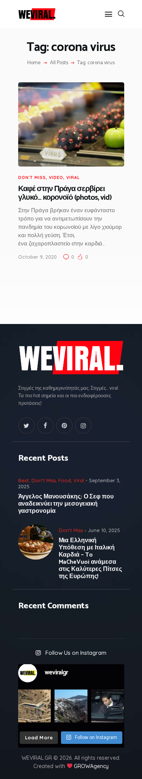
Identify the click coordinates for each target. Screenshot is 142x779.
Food (64, 480)
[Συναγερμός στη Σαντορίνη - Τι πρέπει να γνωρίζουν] (71, 706)
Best (23, 480)
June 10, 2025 (104, 530)
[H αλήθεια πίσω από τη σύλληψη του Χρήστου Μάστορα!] (107, 706)
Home (34, 63)
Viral (73, 177)
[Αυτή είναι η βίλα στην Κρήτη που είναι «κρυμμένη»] (34, 706)
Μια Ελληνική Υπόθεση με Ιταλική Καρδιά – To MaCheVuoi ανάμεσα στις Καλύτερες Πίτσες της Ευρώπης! (90, 558)
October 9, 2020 (37, 257)
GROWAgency (91, 766)
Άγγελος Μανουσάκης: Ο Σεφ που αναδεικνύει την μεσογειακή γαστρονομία (66, 504)
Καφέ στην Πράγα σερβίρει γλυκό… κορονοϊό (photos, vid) (65, 193)
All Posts (59, 63)
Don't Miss (32, 177)
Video (56, 177)
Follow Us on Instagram (75, 652)
